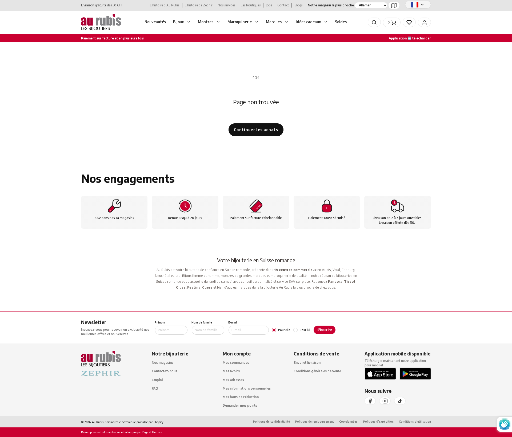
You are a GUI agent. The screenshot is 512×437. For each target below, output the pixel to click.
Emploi (157, 380)
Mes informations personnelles (247, 388)
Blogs (298, 5)
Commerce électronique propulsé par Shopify (134, 422)
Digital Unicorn (152, 432)
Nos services (226, 5)
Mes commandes (236, 363)
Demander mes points (240, 406)
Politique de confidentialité (271, 421)
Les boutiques (251, 5)
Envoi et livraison (307, 363)
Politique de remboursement (314, 421)
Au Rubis (97, 422)
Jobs (269, 5)
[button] (182, 22)
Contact (283, 5)
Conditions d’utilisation (415, 421)
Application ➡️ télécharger (410, 38)
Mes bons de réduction (241, 397)
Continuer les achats (256, 129)
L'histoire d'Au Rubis (164, 5)
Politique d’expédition (378, 421)
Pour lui (305, 329)
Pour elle (284, 329)
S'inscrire (324, 330)
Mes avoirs (231, 371)
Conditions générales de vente (317, 371)
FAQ (155, 388)
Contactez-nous (164, 371)
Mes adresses (233, 380)
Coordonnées (348, 421)
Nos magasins (162, 363)
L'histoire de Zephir (198, 5)
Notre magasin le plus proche (331, 5)
